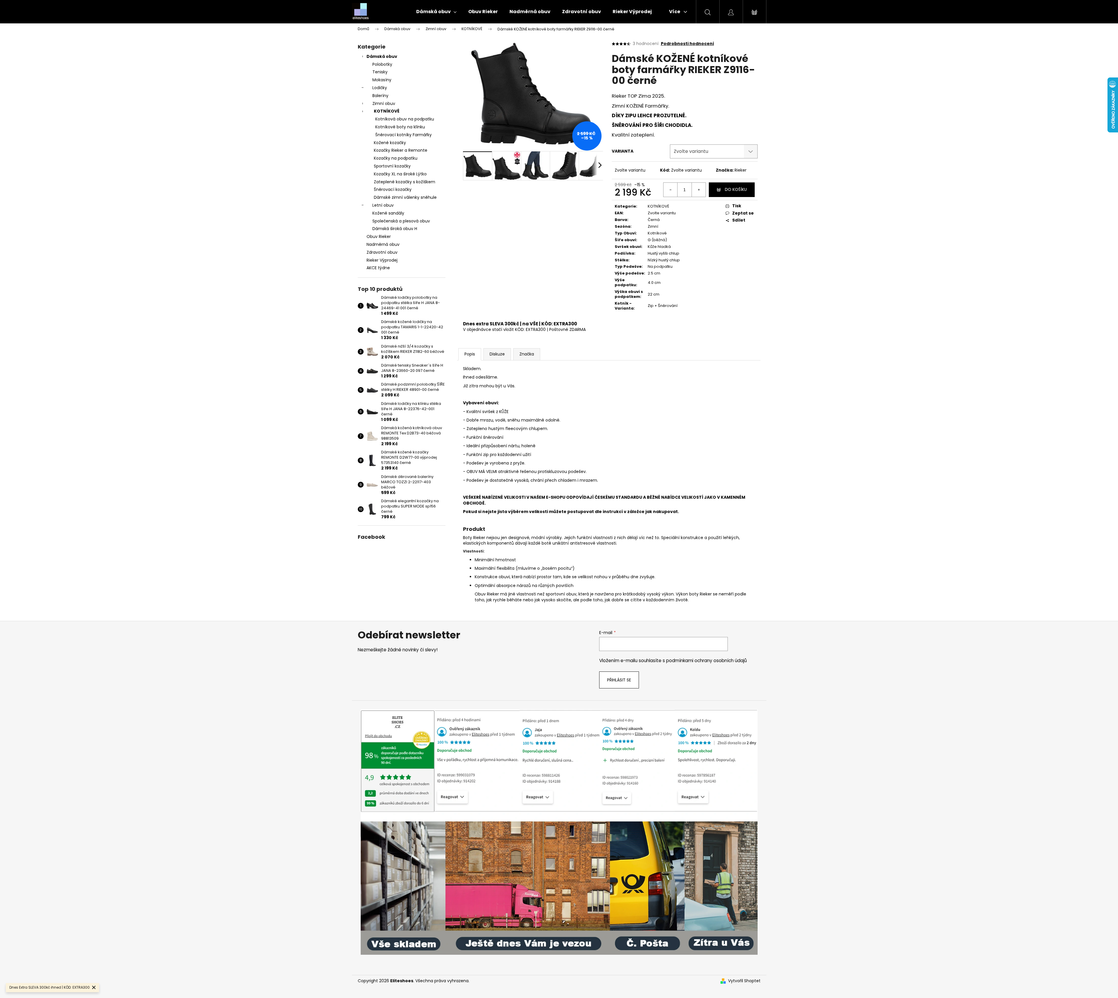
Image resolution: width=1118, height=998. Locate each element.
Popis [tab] (469, 354)
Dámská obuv (382, 56)
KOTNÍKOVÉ (387, 111)
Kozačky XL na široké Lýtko (400, 174)
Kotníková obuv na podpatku (404, 119)
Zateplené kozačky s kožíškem (404, 182)
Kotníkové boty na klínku (400, 127)
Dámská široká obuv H (394, 229)
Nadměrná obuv (383, 244)
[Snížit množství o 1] (670, 190)
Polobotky (382, 64)
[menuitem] (436, 11)
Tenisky (380, 72)
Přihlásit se (619, 680)
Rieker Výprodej (382, 260)
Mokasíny (381, 80)
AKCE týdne (378, 268)
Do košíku (736, 189)
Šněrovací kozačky (393, 189)
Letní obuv (383, 205)
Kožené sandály (388, 213)
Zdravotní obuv (382, 252)
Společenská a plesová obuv (401, 221)
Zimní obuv (383, 103)
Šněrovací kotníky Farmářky (403, 135)
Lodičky (379, 88)
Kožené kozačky (390, 143)
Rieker (741, 170)
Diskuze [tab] (497, 354)
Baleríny (380, 96)
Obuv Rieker (379, 236)
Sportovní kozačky (392, 166)
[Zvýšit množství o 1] (699, 190)
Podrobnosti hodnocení (687, 43)
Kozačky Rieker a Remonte (400, 150)
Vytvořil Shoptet (744, 981)
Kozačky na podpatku (395, 158)
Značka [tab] (526, 354)
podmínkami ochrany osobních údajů (706, 660)
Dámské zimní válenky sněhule (405, 197)
